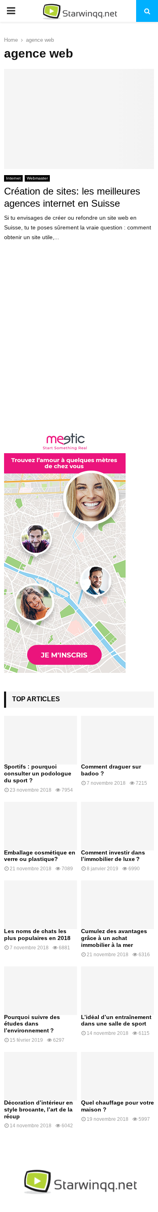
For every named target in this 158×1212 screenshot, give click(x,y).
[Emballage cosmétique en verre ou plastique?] (40, 826)
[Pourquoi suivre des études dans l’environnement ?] (40, 990)
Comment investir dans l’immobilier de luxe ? (113, 856)
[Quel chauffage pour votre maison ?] (117, 1076)
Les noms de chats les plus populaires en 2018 (37, 934)
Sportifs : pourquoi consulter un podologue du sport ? (37, 773)
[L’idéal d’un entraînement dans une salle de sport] (117, 990)
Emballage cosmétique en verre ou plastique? (39, 856)
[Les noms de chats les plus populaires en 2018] (40, 904)
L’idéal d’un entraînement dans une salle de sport (116, 1020)
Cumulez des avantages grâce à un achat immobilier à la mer (114, 938)
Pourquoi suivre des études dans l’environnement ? (32, 1024)
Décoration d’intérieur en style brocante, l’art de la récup (38, 1109)
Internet (13, 178)
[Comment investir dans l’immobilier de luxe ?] (117, 826)
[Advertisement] (79, 342)
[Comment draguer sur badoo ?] (117, 740)
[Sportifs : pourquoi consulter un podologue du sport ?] (40, 740)
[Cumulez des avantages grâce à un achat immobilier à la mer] (117, 904)
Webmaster (37, 178)
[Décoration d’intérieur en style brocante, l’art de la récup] (40, 1076)
